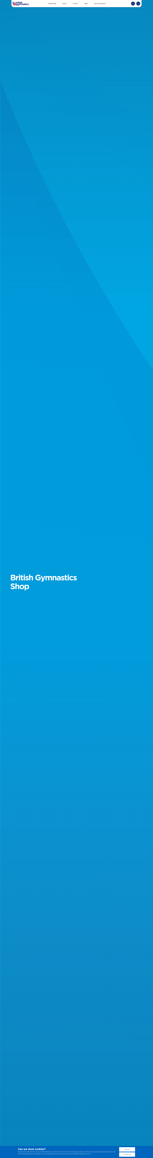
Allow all (127, 1149)
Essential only (127, 1154)
